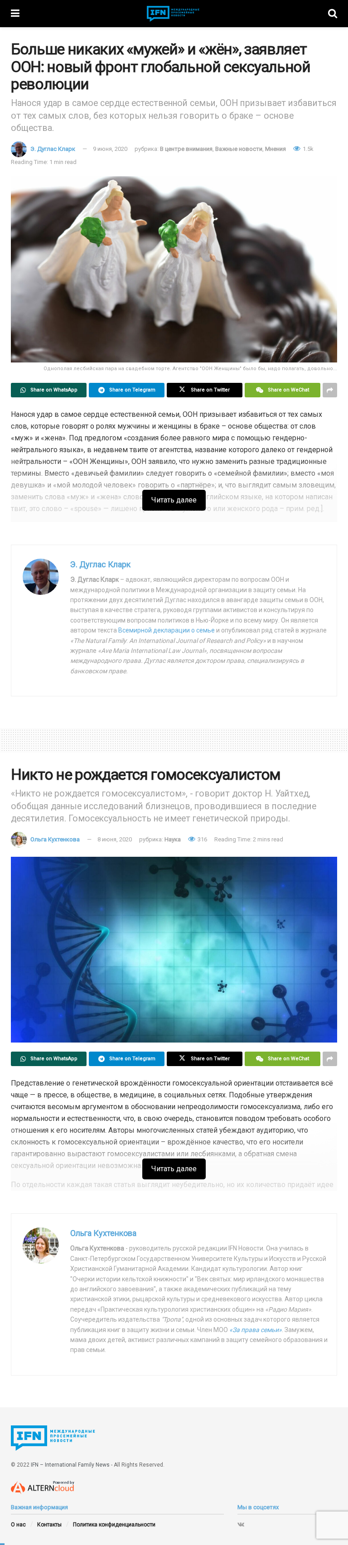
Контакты (49, 1524)
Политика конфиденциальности (114, 1524)
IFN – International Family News (70, 1465)
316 (201, 839)
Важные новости (238, 148)
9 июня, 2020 (110, 148)
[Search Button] (332, 13)
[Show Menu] (15, 13)
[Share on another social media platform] (330, 390)
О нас (18, 1524)
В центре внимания (186, 148)
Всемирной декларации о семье (166, 630)
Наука (172, 839)
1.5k (307, 148)
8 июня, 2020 (114, 839)
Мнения (275, 148)
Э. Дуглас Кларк (52, 148)
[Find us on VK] (240, 1524)
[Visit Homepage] (174, 14)
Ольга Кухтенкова (55, 839)
